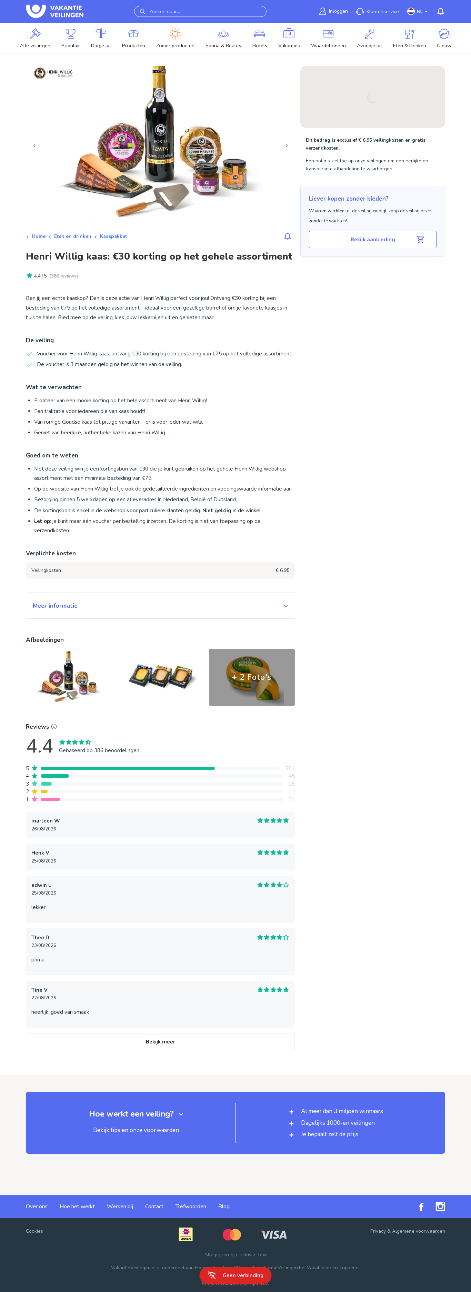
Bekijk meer (160, 1041)
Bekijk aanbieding (373, 239)
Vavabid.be (319, 1267)
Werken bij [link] (120, 1206)
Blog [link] (224, 1206)
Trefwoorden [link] (191, 1206)
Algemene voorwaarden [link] (418, 1231)
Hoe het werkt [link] (77, 1206)
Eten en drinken (72, 236)
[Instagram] (434, 1206)
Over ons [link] (37, 1206)
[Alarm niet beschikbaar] (287, 236)
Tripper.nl (349, 1267)
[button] (160, 606)
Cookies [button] (34, 1231)
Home (39, 236)
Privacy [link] (378, 1231)
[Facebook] (415, 1206)
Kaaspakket (113, 236)
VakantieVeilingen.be (281, 1267)
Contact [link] (154, 1206)
